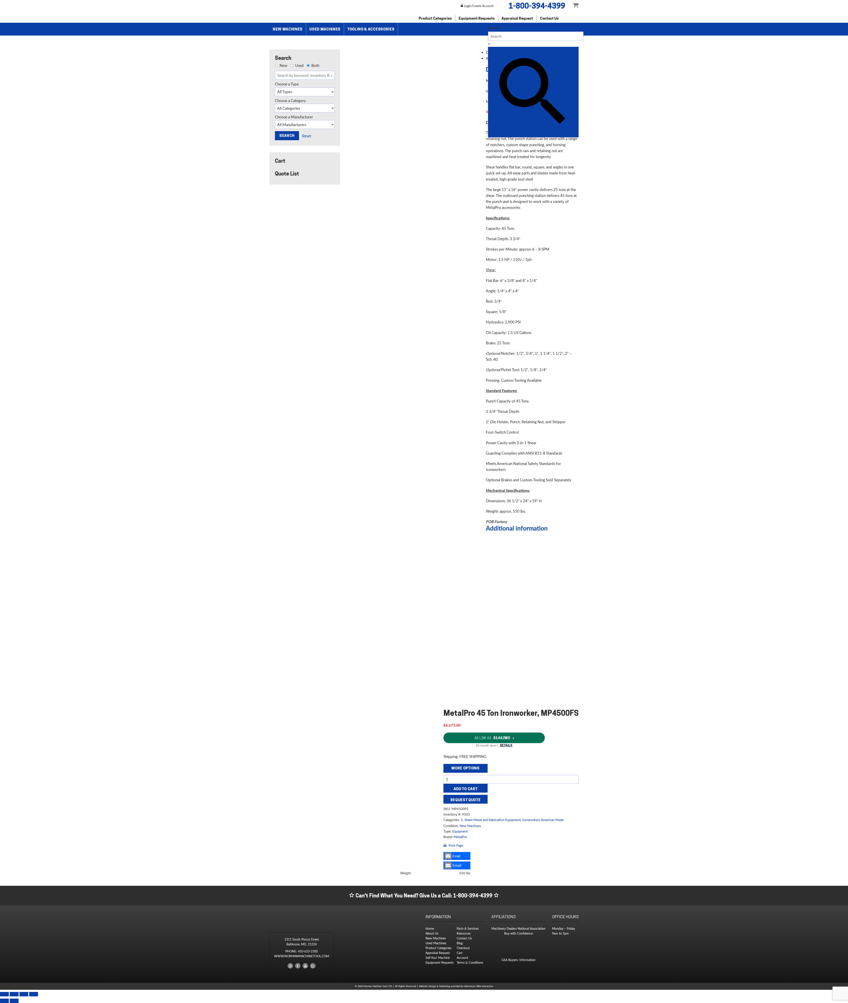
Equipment (460, 831)
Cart (459, 953)
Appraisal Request (517, 18)
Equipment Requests (477, 18)
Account (462, 958)
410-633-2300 (308, 951)
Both (314, 65)
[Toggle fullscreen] (14, 994)
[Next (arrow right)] (14, 1001)
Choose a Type (287, 84)
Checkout (463, 948)
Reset (306, 136)
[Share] (23, 994)
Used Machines (325, 29)
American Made (552, 820)
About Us (432, 933)
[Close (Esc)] (33, 994)
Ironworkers (531, 820)
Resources (464, 933)
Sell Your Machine (438, 958)
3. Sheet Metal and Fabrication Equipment (491, 820)
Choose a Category (290, 100)
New (283, 65)
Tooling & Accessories (370, 29)
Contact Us (549, 18)
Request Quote (465, 800)
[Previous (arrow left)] (4, 1001)
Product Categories (435, 18)
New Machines (288, 29)
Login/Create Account (478, 6)
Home (430, 928)
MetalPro (460, 837)
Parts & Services (468, 928)
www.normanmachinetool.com (301, 956)
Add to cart (465, 789)
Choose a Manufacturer (294, 117)
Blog (460, 943)
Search (493, 27)
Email (456, 856)
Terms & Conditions (470, 962)
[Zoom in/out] (4, 994)
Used (299, 65)
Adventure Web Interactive (478, 986)
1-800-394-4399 (537, 5)
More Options (465, 768)
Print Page (455, 845)
